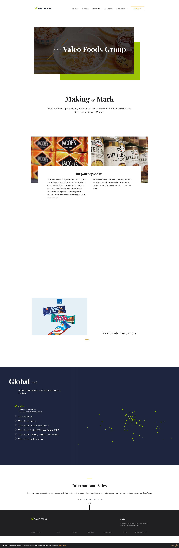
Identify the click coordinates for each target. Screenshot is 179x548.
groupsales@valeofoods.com (92, 499)
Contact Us (137, 9)
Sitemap (124, 532)
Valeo (43, 8)
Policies (75, 532)
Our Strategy (109, 9)
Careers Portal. (136, 525)
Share (87, 339)
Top (89, 503)
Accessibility (91, 532)
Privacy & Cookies (107, 532)
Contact (123, 519)
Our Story (85, 9)
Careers (58, 532)
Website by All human (140, 532)
